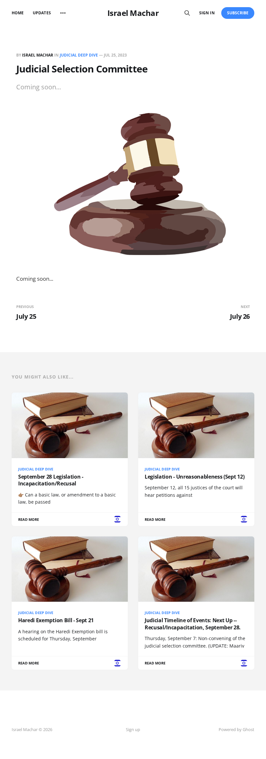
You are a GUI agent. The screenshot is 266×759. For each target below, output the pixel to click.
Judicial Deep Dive (79, 55)
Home (18, 13)
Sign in (206, 13)
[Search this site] (187, 13)
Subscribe (238, 13)
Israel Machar (133, 13)
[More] (63, 13)
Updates (42, 13)
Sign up (133, 729)
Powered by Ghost (236, 729)
